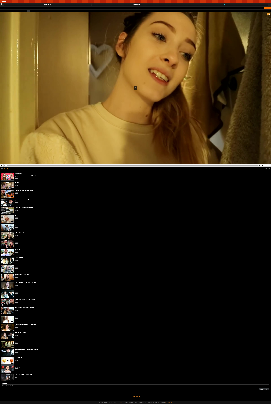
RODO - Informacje (168, 402)
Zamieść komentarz (264, 389)
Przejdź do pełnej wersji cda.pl (135, 396)
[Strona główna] (3, 1)
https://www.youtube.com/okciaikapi (8, 171)
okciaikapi (6, 168)
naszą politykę (119, 402)
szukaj (267, 7)
